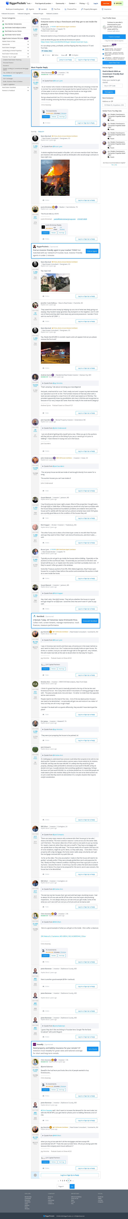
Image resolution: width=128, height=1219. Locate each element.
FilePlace (27, 1205)
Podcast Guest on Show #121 (62, 405)
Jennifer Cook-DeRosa (49, 303)
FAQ (72, 1203)
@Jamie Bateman (59, 1026)
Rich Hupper (45, 525)
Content (72, 3)
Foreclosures (7, 76)
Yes (112, 164)
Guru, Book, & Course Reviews (63, 136)
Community (60, 3)
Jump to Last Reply (65, 60)
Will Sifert (44, 826)
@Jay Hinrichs (57, 383)
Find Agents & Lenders (43, 3)
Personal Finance (8, 63)
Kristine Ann (45, 682)
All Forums (62, 458)
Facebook (100, 1197)
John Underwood (47, 458)
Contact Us (51, 1203)
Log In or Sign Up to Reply (86, 60)
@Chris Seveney (46, 1110)
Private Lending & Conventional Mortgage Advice (15, 69)
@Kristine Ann (58, 755)
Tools (28, 3)
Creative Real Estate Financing (12, 60)
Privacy (73, 1202)
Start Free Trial (114, 63)
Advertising (51, 1200)
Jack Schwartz (46, 747)
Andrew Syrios (46, 375)
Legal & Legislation (9, 84)
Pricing (82, 3)
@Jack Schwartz (58, 835)
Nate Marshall (46, 136)
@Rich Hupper (58, 593)
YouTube (100, 1200)
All (3, 21)
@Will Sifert (57, 922)
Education (27, 1200)
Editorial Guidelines (76, 1197)
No (116, 164)
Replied (52, 74)
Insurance (6, 65)
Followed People (38, 13)
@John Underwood (59, 428)
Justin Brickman (46, 207)
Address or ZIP (108, 101)
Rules (72, 1200)
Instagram (100, 1202)
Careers (50, 1202)
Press (49, 1198)
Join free (106, 3)
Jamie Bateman (46, 969)
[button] (64, 55)
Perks (26, 1207)
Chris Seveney (46, 73)
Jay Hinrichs (45, 632)
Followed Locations (52, 13)
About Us (50, 1197)
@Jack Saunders (58, 466)
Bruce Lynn (45, 27)
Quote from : (54, 81)
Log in (96, 3)
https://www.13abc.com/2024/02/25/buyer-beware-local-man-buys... (64, 42)
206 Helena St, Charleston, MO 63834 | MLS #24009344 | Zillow (63, 936)
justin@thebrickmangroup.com (65, 219)
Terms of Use (74, 1198)
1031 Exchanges (8, 78)
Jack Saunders (46, 420)
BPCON (119, 3)
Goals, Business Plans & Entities (12, 81)
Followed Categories (24, 13)
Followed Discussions (8, 13)
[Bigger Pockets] (16, 3)
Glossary (27, 1208)
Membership (28, 1197)
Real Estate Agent (64, 26)
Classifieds (27, 1202)
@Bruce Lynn (57, 81)
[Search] (88, 3)
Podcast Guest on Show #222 (61, 658)
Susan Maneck (46, 498)
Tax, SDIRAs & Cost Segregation (13, 73)
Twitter (100, 1198)
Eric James (44, 721)
